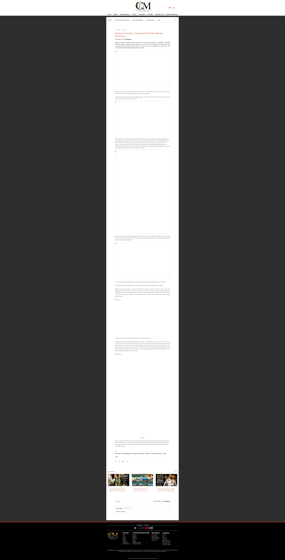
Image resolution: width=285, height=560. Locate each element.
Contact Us (164, 539)
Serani (164, 453)
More (159, 20)
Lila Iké (147, 453)
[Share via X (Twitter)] (119, 461)
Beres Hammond (126, 453)
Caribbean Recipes (150, 20)
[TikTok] (143, 528)
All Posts (110, 20)
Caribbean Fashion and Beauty (122, 20)
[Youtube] (146, 528)
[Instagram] (140, 528)
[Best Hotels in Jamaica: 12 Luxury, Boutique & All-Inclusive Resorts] (142, 480)
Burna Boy (141, 453)
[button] (175, 20)
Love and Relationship (137, 20)
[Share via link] (126, 461)
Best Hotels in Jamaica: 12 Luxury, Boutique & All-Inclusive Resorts (141, 489)
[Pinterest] (149, 528)
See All (175, 471)
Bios (163, 536)
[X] (138, 528)
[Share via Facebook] (115, 461)
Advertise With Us (166, 540)
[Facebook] (135, 528)
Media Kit (164, 537)
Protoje (153, 453)
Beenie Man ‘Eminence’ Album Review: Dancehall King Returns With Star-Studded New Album (166, 489)
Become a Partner (166, 541)
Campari (134, 453)
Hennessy (159, 453)
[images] (151, 528)
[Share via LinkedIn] (123, 461)
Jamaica (116, 456)
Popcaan (117, 453)
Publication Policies (166, 544)
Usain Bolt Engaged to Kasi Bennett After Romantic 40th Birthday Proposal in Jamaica (117, 489)
